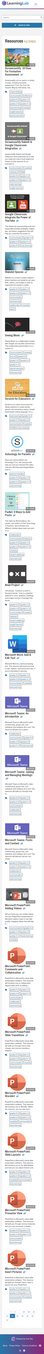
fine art (13, 356)
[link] (22, 76)
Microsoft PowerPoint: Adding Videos (18, 906)
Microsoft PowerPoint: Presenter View (18, 1211)
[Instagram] (24, 1350)
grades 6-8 (14, 103)
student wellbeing (17, 554)
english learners (16, 111)
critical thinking (16, 91)
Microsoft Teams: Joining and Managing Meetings (19, 773)
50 (34, 1312)
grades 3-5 (25, 99)
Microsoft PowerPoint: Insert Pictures (18, 1270)
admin (12, 309)
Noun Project (12, 585)
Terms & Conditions (29, 1345)
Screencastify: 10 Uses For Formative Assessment (18, 71)
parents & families (17, 473)
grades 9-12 (25, 103)
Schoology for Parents (18, 454)
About (5, 1345)
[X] (20, 1350)
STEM (21, 172)
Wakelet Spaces (14, 272)
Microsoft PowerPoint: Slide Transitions (18, 1033)
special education (17, 115)
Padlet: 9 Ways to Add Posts (17, 513)
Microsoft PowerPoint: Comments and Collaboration (18, 969)
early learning (15, 107)
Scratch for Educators (18, 399)
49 (29, 1312)
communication (16, 95)
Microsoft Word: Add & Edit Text (18, 656)
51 (7, 1316)
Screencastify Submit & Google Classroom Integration (18, 145)
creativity (26, 107)
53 (17, 1316)
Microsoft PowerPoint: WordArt (18, 1094)
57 (7, 1320)
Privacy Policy (14, 1345)
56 (32, 1316)
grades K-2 (14, 99)
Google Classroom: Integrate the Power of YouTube (18, 217)
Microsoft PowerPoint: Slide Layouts (18, 1153)
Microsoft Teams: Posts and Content (18, 841)
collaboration (15, 305)
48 (24, 1312)
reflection (27, 95)
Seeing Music (13, 335)
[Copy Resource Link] (21, 75)
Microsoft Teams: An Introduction (17, 714)
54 (22, 1316)
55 (27, 1316)
